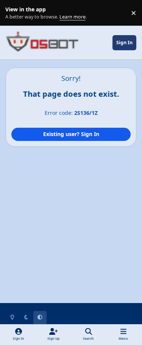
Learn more (14, 13)
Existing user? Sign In (71, 134)
